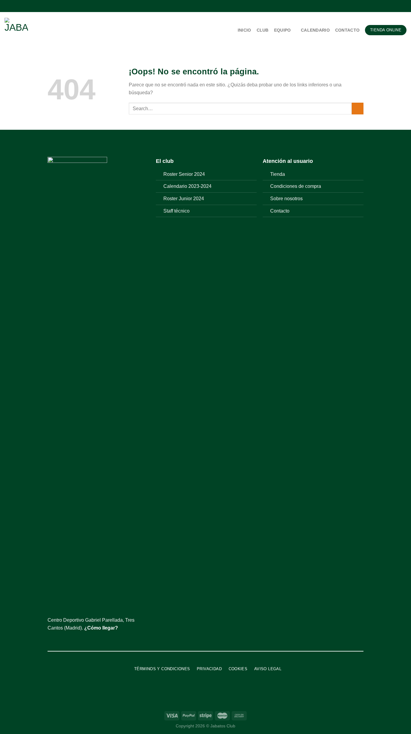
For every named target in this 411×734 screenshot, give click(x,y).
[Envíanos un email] (403, 6)
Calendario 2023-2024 (187, 186)
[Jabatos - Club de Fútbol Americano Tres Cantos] (44, 30)
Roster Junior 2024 (183, 198)
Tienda (277, 174)
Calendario (315, 30)
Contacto (347, 30)
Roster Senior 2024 (184, 174)
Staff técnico (176, 210)
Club (263, 30)
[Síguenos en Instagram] (392, 6)
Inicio (244, 30)
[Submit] (357, 108)
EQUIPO (282, 30)
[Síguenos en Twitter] (398, 6)
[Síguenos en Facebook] (386, 6)
